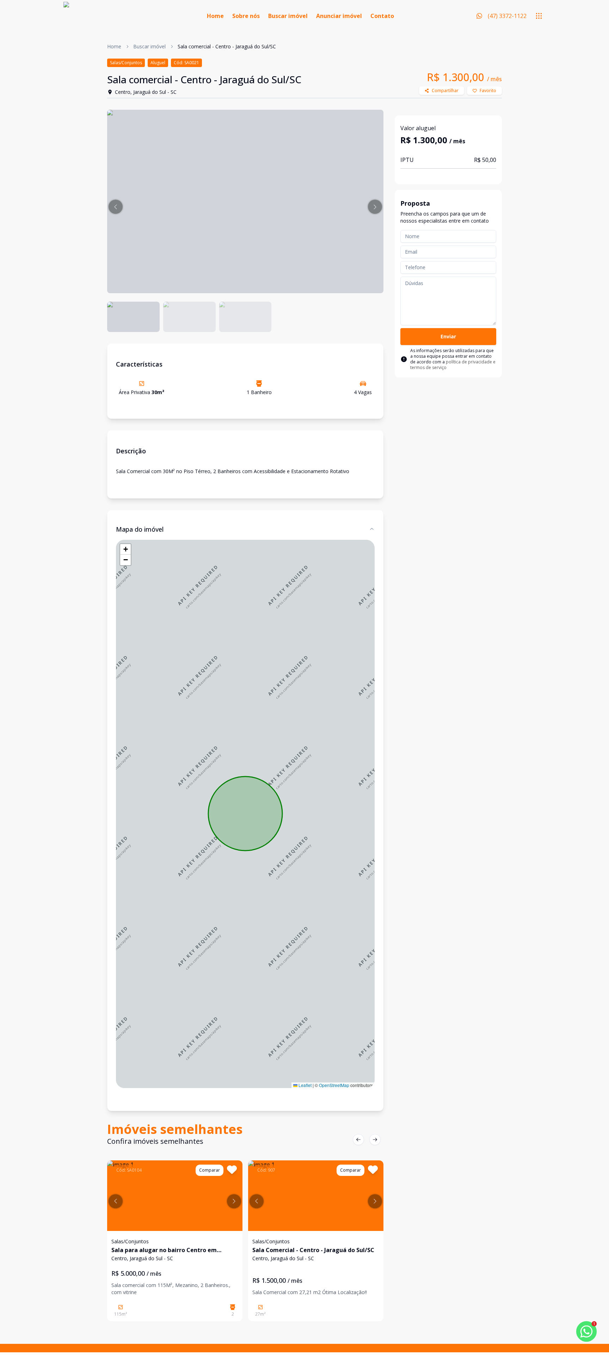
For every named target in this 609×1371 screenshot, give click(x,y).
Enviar (448, 336)
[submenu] (539, 16)
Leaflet (304, 1085)
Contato (382, 16)
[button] (116, 207)
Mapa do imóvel (140, 529)
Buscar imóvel (288, 16)
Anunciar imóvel (339, 16)
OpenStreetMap (334, 1085)
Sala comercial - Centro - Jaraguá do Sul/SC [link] (227, 46)
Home (215, 16)
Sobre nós (246, 16)
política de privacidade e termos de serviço (453, 364)
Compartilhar (445, 90)
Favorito (488, 90)
